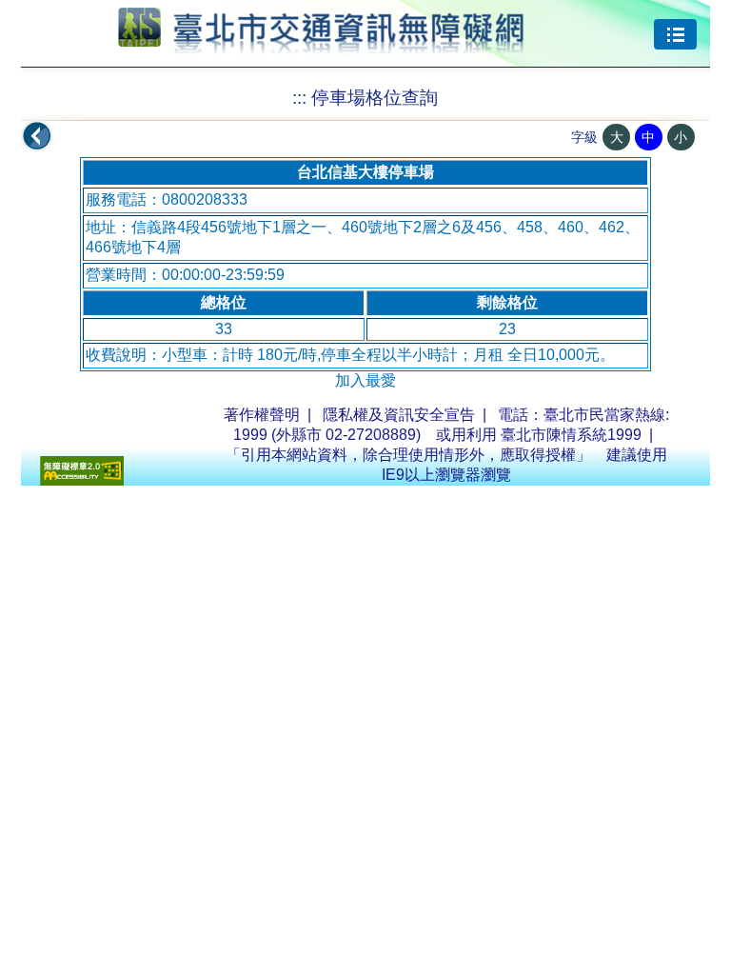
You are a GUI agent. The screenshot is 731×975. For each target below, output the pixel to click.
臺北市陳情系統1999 (571, 435)
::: (299, 98)
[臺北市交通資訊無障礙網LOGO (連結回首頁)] (321, 46)
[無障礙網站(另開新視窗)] (82, 480)
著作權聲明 (262, 415)
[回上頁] (37, 136)
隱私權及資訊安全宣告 (399, 415)
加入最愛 (365, 380)
